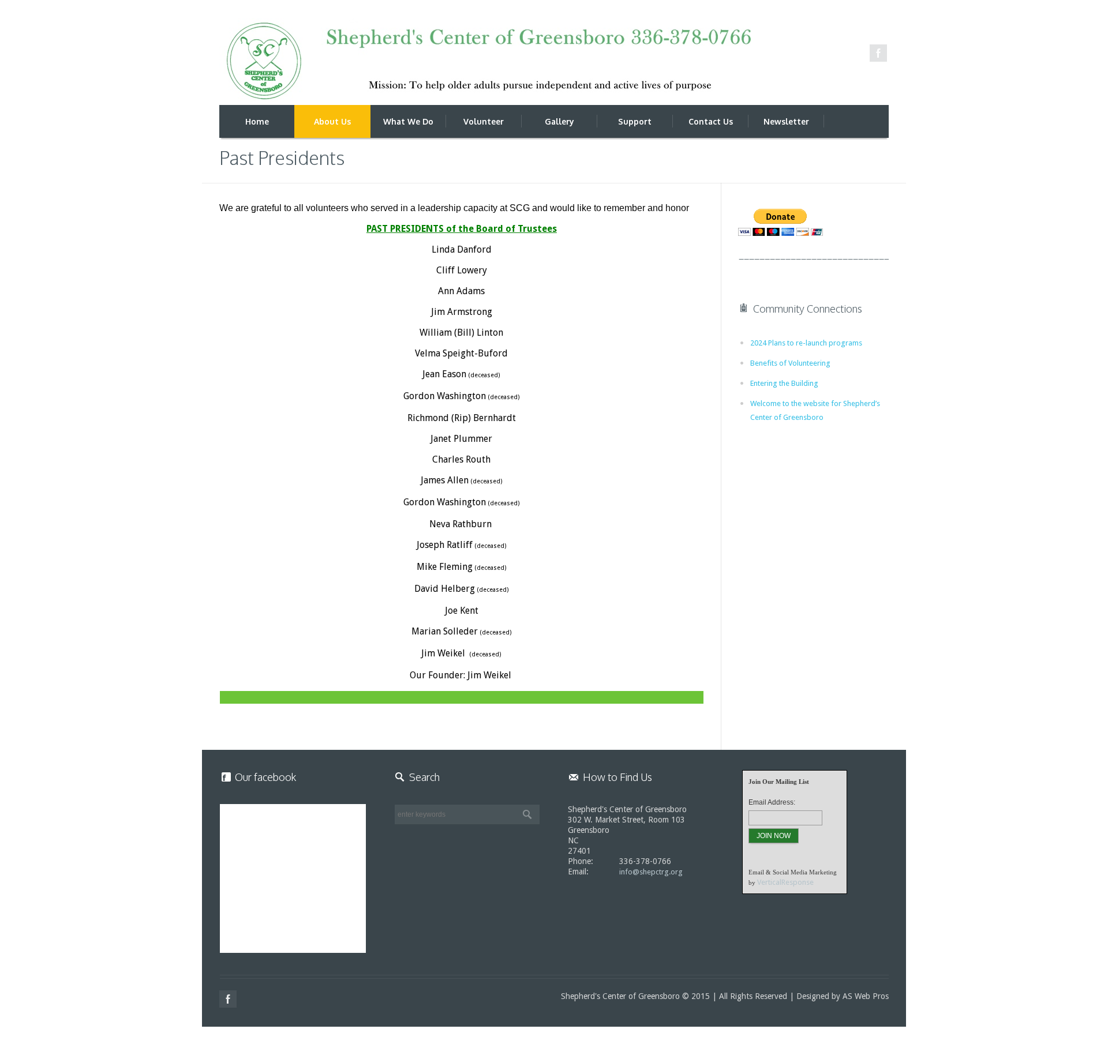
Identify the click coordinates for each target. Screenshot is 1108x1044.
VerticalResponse (785, 882)
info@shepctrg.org (651, 872)
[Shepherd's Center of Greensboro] (485, 61)
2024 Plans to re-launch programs (806, 343)
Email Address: (771, 802)
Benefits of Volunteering (790, 363)
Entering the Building (784, 383)
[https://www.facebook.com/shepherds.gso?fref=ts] (878, 53)
